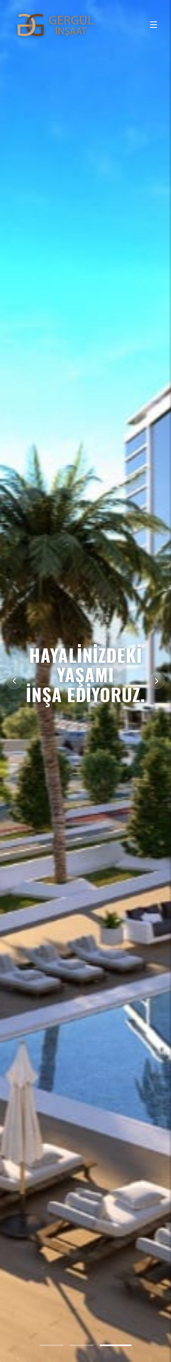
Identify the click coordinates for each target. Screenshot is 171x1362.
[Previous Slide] (14, 681)
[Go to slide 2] (89, 1345)
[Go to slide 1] (55, 1345)
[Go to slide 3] (120, 1345)
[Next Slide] (157, 681)
